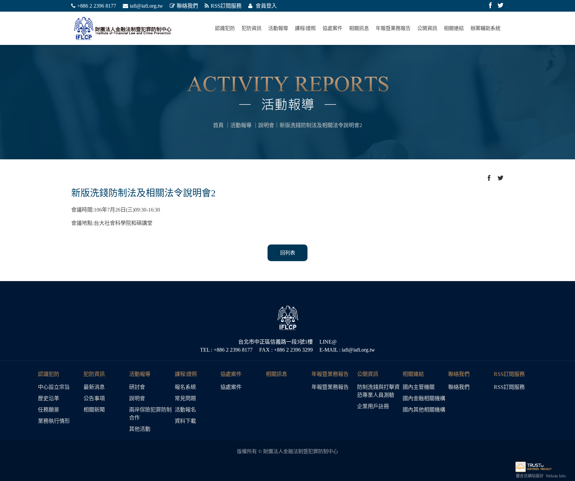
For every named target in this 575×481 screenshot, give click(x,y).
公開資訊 (427, 28)
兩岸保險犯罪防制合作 (150, 413)
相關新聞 (94, 409)
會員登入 (265, 6)
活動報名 (185, 409)
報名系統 (185, 387)
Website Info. (556, 476)
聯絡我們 (187, 6)
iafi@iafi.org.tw (146, 6)
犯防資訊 (252, 28)
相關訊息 (359, 28)
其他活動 (139, 429)
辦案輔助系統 (485, 28)
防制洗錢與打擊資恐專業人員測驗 (378, 391)
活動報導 (278, 28)
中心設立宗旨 (54, 387)
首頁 (218, 125)
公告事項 (94, 398)
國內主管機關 (419, 387)
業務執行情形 (54, 421)
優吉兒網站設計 (530, 476)
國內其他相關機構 (424, 409)
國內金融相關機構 (424, 398)
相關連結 (454, 28)
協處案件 (332, 28)
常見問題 (185, 398)
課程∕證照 (305, 28)
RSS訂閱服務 (226, 6)
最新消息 (94, 387)
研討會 (137, 387)
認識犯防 (225, 28)
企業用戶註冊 (373, 406)
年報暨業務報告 (393, 28)
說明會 (266, 125)
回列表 (287, 252)
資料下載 (185, 421)
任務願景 (48, 409)
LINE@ (328, 342)
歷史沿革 (48, 398)
